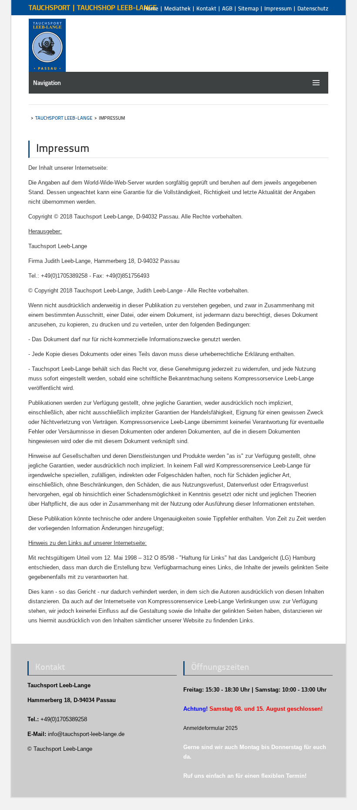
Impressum (278, 8)
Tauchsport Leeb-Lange (63, 117)
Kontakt (206, 8)
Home (151, 8)
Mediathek (177, 8)
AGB (227, 8)
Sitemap (248, 8)
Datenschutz (312, 8)
